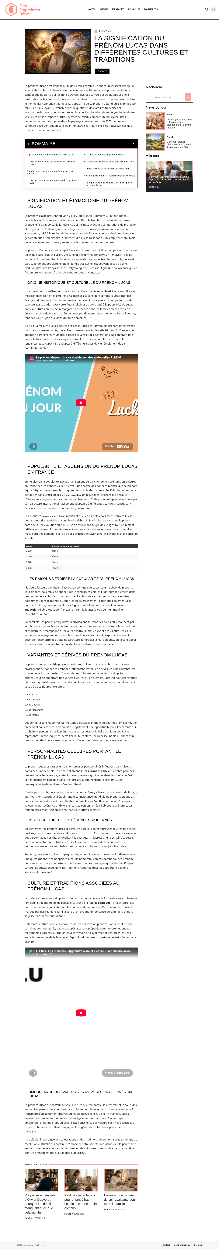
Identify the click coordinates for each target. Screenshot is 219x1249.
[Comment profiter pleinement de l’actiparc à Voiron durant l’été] (155, 142)
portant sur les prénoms (53, 516)
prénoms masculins (71, 495)
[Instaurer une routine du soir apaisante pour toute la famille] (121, 1180)
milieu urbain (124, 104)
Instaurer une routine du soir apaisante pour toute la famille (120, 1199)
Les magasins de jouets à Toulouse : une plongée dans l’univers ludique (179, 123)
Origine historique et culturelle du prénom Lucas (52, 162)
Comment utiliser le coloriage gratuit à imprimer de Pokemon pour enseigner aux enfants (169, 180)
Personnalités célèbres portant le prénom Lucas (109, 161)
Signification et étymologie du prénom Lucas (50, 154)
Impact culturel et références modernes (108, 168)
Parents (108, 1209)
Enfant (102, 71)
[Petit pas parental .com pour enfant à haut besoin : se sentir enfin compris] (81, 1180)
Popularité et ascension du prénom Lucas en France (50, 172)
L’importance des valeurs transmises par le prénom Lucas (109, 183)
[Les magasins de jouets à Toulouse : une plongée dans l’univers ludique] (155, 121)
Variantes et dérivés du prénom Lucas (104, 154)
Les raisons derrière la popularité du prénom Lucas (53, 181)
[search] (206, 9)
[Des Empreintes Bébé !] (23, 9)
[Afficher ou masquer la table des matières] (95, 144)
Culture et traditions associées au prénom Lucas (109, 175)
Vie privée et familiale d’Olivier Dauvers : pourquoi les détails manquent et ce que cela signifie (40, 1203)
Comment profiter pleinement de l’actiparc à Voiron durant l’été (179, 145)
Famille (28, 1218)
